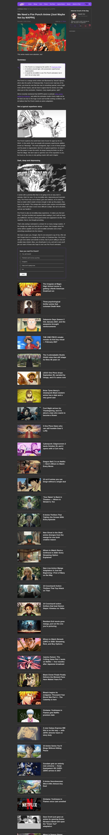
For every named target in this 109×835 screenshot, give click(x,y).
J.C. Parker (63, 21)
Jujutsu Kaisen (61, 4)
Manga (35, 4)
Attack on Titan (77, 4)
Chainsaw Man (56, 67)
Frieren (46, 4)
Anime (30, 4)
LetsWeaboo (20, 9)
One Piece (52, 4)
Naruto (69, 4)
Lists (40, 4)
